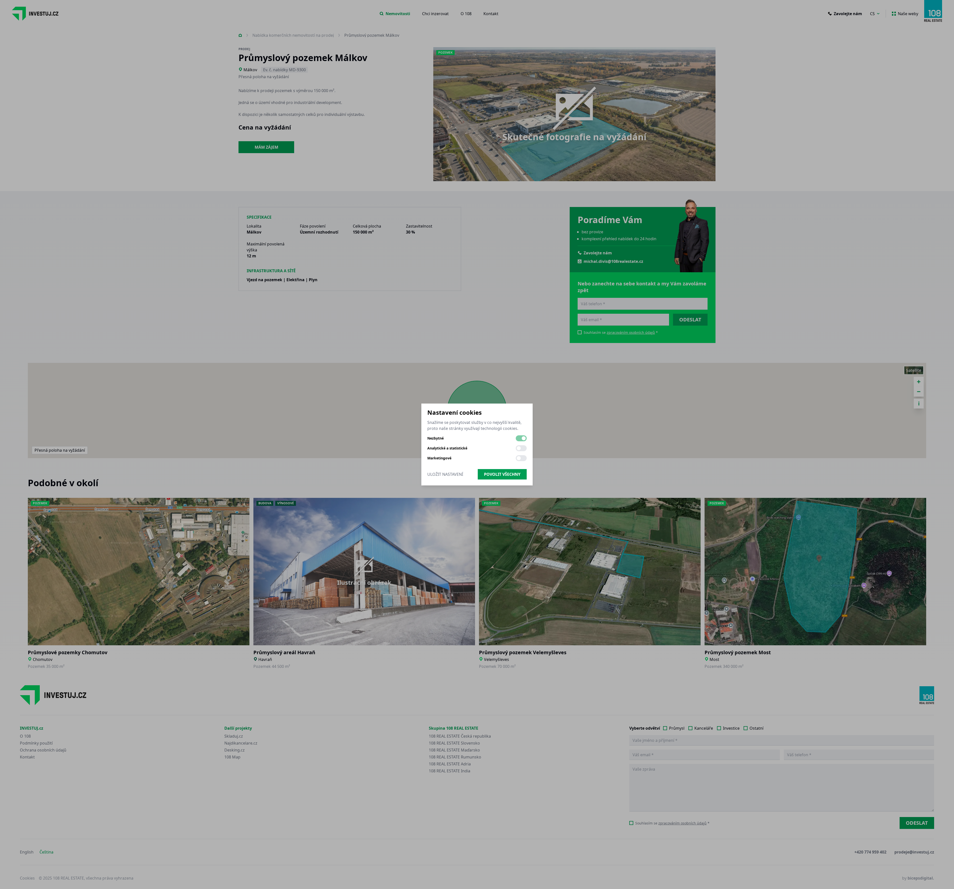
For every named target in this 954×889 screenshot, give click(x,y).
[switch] (521, 438)
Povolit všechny (502, 474)
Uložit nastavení (445, 474)
